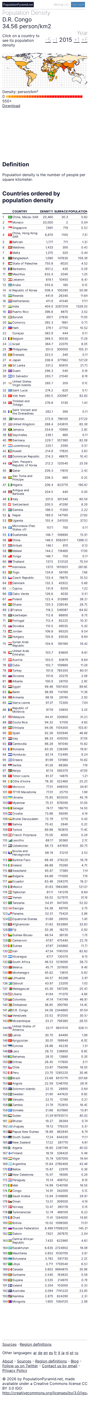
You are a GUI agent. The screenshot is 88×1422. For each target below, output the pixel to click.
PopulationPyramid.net (18, 4)
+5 (84, 39)
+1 (77, 39)
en (46, 1352)
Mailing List (61, 4)
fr (55, 1352)
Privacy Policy (14, 1370)
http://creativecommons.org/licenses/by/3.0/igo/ (45, 1393)
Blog (75, 1361)
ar (35, 1352)
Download (11, 105)
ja (62, 1352)
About (7, 1361)
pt (72, 1352)
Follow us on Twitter (20, 1365)
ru (76, 1352)
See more (78, 4)
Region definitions (35, 1344)
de (40, 1352)
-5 (48, 39)
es (51, 1352)
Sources (9, 1344)
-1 (55, 39)
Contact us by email (59, 1365)
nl (67, 1352)
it (59, 1352)
